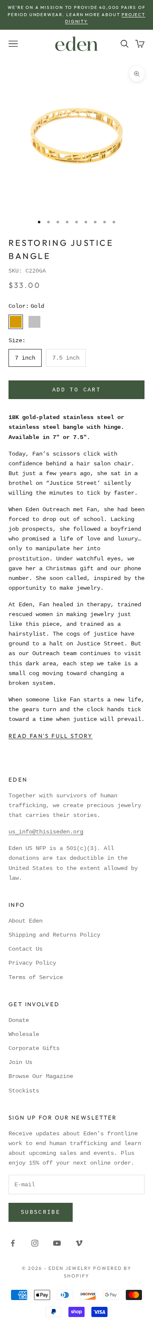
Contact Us (25, 949)
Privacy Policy (32, 963)
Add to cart (76, 390)
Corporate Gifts (34, 1048)
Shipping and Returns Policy (54, 935)
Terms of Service (35, 977)
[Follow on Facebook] (12, 1243)
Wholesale (23, 1034)
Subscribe (40, 1212)
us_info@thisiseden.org (45, 831)
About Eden (25, 920)
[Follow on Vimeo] (79, 1243)
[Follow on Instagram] (35, 1243)
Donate (18, 1020)
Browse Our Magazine (40, 1076)
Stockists (23, 1090)
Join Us (20, 1062)
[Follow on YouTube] (57, 1243)
